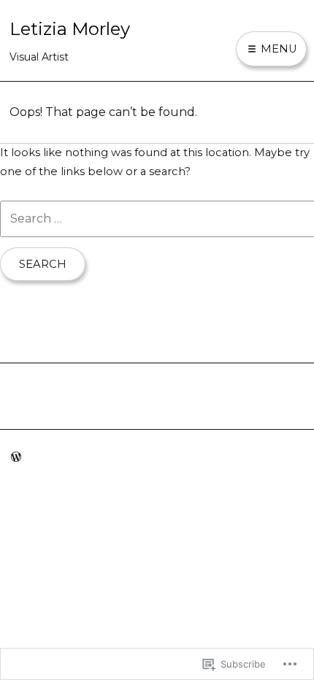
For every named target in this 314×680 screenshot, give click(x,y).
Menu (277, 48)
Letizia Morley (69, 28)
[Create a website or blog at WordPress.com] (16, 457)
